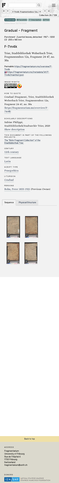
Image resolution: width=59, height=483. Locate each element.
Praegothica (11, 171)
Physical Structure (27, 202)
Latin (7, 161)
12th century (11, 152)
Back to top (29, 439)
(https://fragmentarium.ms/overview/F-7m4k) (26, 109)
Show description (14, 129)
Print (47, 20)
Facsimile (23, 20)
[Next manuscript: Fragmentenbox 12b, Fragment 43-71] (45, 11)
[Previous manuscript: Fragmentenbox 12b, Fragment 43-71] (8, 11)
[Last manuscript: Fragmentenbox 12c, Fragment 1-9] (49, 11)
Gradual (9, 180)
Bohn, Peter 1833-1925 (17, 189)
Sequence (9, 202)
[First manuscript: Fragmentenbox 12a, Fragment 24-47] (4, 11)
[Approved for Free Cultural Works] (19, 85)
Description (36, 20)
